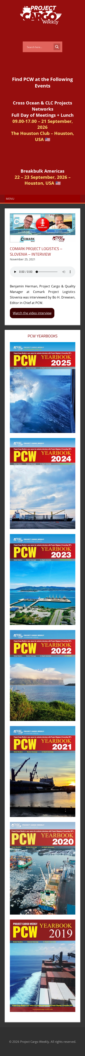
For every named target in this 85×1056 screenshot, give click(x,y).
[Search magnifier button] (57, 46)
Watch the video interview (32, 313)
